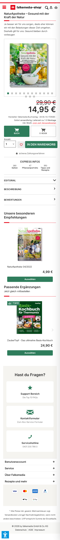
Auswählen (30, 279)
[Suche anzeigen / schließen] (46, 7)
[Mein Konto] (50, 7)
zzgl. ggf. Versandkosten (44, 123)
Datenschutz (21, 530)
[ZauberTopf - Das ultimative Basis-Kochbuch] (30, 318)
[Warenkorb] (56, 7)
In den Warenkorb (41, 144)
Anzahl (7, 139)
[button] (5, 534)
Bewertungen (12, 199)
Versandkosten (11, 515)
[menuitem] (4, 7)
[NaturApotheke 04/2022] (30, 244)
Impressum (40, 530)
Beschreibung (12, 189)
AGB (30, 530)
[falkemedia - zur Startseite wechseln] (26, 7)
